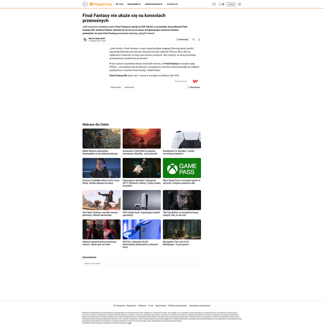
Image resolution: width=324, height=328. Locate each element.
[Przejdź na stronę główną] (85, 6)
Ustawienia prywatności (199, 305)
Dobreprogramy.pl (154, 4)
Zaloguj (231, 4)
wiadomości (129, 87)
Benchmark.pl (134, 4)
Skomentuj (183, 39)
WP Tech (119, 4)
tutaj (129, 323)
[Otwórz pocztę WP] (214, 4)
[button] (221, 4)
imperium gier (115, 87)
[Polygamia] (103, 4)
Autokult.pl (172, 4)
